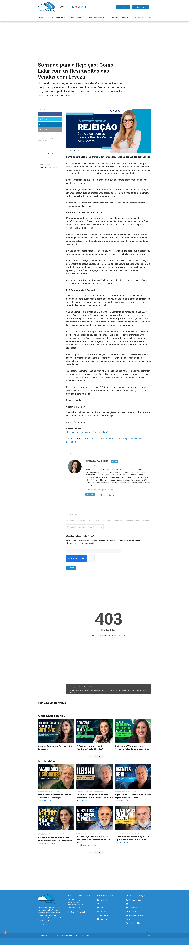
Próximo (98, 756)
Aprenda (137, 18)
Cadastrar (140, 7)
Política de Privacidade (77, 912)
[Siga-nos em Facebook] (71, 7)
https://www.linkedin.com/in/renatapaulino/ (87, 432)
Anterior (90, 756)
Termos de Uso (74, 916)
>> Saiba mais (43, 924)
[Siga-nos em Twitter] (83, 7)
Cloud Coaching (103, 521)
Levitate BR (92, 465)
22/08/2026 (63, 7)
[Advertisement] (94, 43)
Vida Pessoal (76, 18)
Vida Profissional (96, 18)
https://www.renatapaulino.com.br (101, 489)
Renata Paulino (96, 461)
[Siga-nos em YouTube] (79, 7)
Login (123, 7)
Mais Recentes (57, 18)
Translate (55, 168)
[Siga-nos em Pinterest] (85, 7)
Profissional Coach (118, 18)
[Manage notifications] (5, 933)
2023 (90, 521)
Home (40, 18)
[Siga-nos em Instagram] (76, 7)
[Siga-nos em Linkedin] (73, 7)
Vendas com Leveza (76, 521)
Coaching (118, 521)
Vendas (146, 521)
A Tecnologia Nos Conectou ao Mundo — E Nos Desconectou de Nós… (93, 839)
